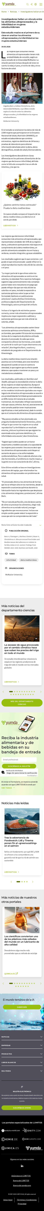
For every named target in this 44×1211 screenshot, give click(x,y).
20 (33, 694)
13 (15, 694)
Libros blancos (8, 1062)
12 (13, 694)
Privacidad (22, 1203)
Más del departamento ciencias (22, 702)
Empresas (6, 1045)
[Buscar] (27, 4)
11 (11, 694)
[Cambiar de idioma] (35, 4)
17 (25, 694)
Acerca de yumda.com (22, 1185)
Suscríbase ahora (22, 1108)
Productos (6, 1054)
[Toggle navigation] (41, 4)
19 (30, 694)
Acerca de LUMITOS (21, 1180)
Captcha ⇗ (32, 775)
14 (18, 694)
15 (20, 694)
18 (28, 694)
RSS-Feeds (6, 1071)
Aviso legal (7, 1200)
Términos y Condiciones (27, 1200)
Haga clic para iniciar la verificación (22, 773)
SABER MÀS (22, 1007)
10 (34, 691)
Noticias (5, 1037)
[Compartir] (31, 4)
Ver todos (6, 788)
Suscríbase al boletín (19, 766)
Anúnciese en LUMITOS (21, 1176)
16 (23, 694)
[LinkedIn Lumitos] (22, 1166)
